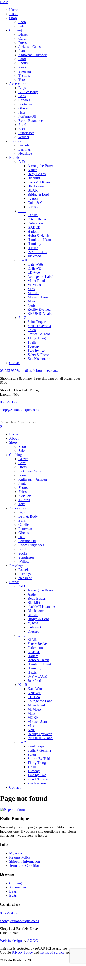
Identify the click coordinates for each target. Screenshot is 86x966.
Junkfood (34, 256)
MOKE (33, 293)
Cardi (22, 38)
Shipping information (24, 861)
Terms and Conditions (25, 865)
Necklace (25, 153)
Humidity (34, 244)
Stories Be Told (39, 334)
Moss (31, 301)
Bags (22, 88)
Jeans (22, 51)
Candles (24, 100)
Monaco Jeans (38, 297)
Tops (21, 79)
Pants (22, 59)
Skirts (22, 67)
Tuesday (34, 346)
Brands (14, 157)
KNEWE (34, 268)
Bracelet (24, 145)
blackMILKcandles (41, 182)
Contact (14, 363)
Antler (32, 170)
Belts (22, 96)
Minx (31, 289)
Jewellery (16, 141)
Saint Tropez (37, 322)
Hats (21, 112)
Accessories (17, 84)
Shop (13, 18)
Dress (22, 42)
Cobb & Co (36, 203)
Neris (31, 305)
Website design (11, 941)
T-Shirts (24, 75)
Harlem (33, 231)
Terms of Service (52, 952)
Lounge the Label (40, 277)
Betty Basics (37, 174)
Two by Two (37, 350)
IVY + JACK (37, 252)
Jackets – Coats (29, 47)
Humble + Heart (39, 240)
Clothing (15, 30)
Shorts (23, 63)
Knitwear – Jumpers (32, 55)
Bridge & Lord (38, 194)
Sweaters (24, 71)
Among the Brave (40, 166)
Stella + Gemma (39, 326)
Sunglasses (26, 133)
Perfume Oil (27, 116)
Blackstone (36, 186)
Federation (35, 223)
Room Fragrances (31, 120)
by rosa (33, 198)
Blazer (23, 34)
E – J (22, 211)
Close (4, 2)
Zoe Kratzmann (39, 359)
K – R (22, 260)
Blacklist (34, 178)
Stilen (32, 330)
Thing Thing (37, 338)
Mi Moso (34, 285)
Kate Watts (35, 264)
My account (17, 853)
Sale (21, 26)
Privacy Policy (22, 952)
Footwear (25, 104)
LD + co (34, 272)
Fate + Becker (38, 219)
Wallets (23, 137)
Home (13, 10)
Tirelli (32, 342)
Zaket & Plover (39, 355)
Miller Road (36, 281)
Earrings (24, 149)
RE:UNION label (40, 313)
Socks (22, 129)
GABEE (34, 227)
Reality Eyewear (40, 309)
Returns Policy (20, 857)
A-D (21, 162)
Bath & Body (28, 92)
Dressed (33, 207)
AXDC (32, 941)
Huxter (33, 248)
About (13, 14)
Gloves (23, 108)
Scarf (22, 125)
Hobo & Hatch (38, 235)
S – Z (22, 318)
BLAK (33, 190)
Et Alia (33, 215)
